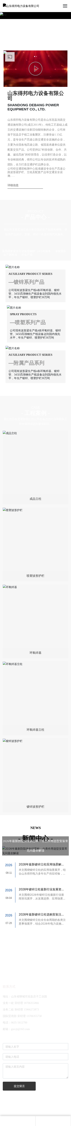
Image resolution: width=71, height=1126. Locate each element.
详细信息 (13, 185)
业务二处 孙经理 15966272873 (21, 1004)
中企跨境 (47, 1108)
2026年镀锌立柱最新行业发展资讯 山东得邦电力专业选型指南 (41, 887)
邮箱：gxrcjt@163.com (16, 1024)
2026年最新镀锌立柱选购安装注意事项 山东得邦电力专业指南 (41, 912)
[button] (34, 56)
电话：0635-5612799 (15, 1017)
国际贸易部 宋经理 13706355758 (22, 1011)
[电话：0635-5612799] (53, 1121)
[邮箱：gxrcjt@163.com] (18, 1121)
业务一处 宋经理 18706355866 (21, 998)
